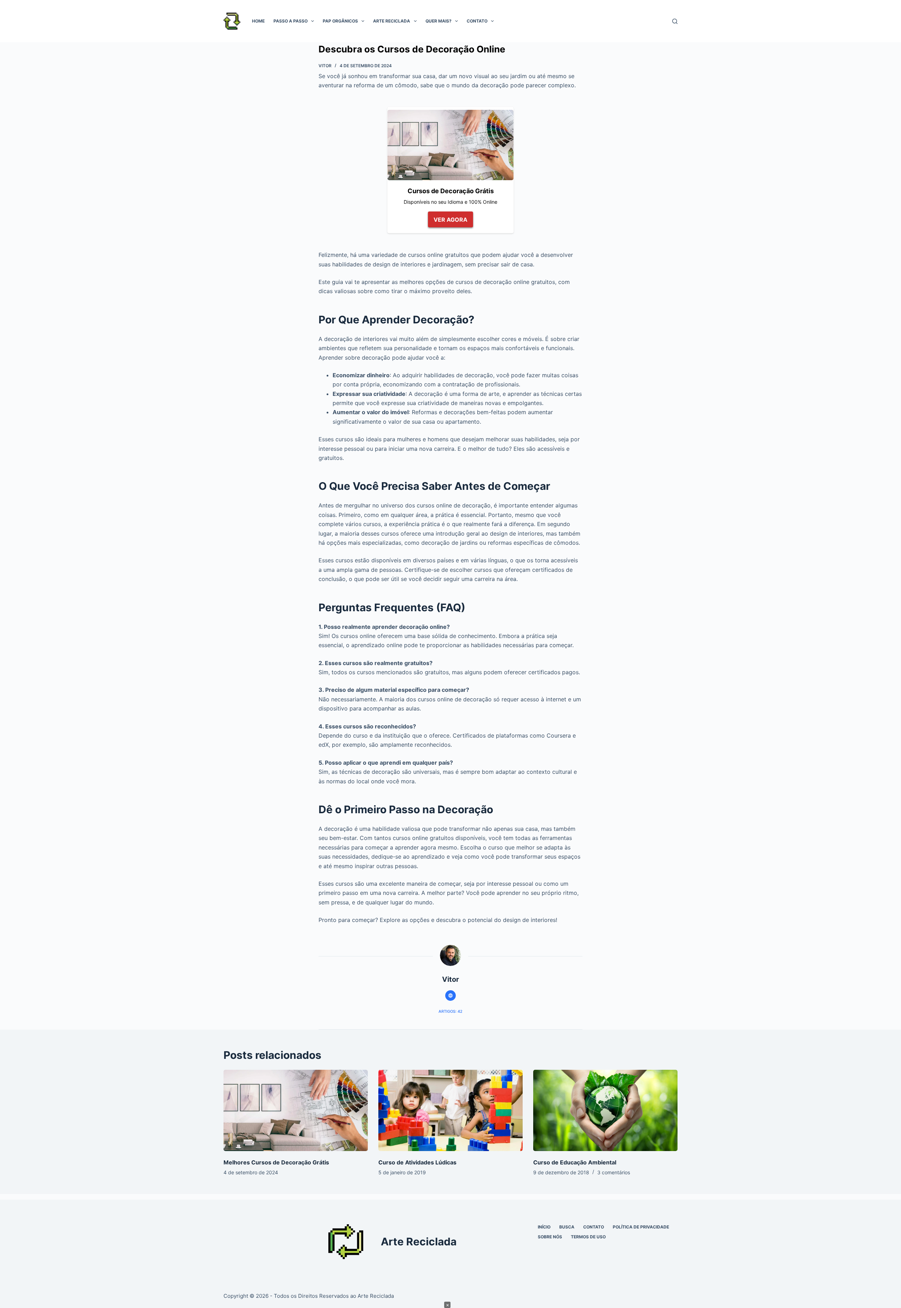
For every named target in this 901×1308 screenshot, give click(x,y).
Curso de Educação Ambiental (574, 1162)
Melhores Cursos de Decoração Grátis (276, 1162)
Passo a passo (290, 21)
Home (258, 21)
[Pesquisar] (675, 21)
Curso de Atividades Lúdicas (417, 1162)
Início (544, 1227)
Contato (477, 21)
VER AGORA (450, 219)
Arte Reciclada (391, 21)
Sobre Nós (550, 1236)
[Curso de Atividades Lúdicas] (450, 1110)
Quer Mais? (439, 21)
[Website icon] (450, 995)
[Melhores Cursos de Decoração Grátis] (295, 1110)
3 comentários (613, 1172)
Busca (566, 1227)
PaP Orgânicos (340, 21)
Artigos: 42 (450, 1011)
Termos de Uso (588, 1236)
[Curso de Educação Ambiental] (605, 1110)
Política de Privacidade (641, 1227)
